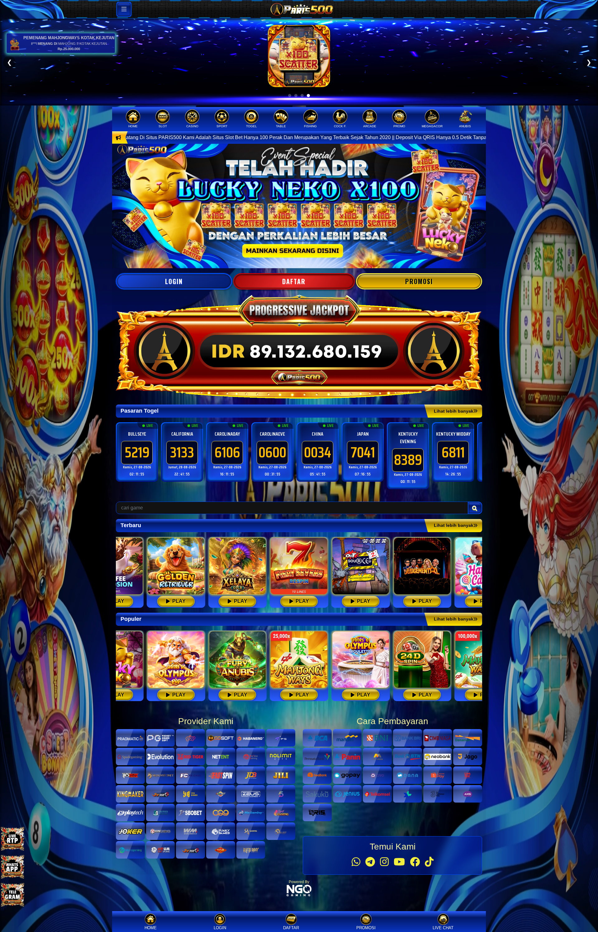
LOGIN (174, 281)
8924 (408, 452)
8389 (273, 459)
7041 (227, 452)
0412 (362, 452)
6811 (317, 452)
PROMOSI (419, 281)
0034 (182, 452)
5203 (453, 452)
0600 (137, 452)
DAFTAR (294, 281)
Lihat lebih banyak (453, 411)
